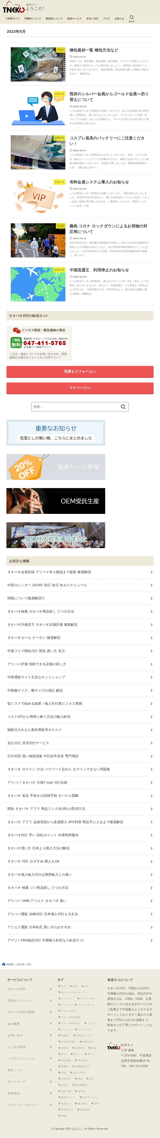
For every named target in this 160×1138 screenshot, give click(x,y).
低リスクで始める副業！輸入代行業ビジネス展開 (44, 703)
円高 (93, 1048)
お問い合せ (15, 1035)
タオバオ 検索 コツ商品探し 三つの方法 (37, 888)
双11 (64, 1054)
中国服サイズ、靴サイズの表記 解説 (35, 690)
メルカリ (92, 1023)
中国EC (65, 1035)
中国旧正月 (89, 1041)
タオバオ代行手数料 (21, 1012)
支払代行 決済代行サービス (28, 743)
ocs (87, 986)
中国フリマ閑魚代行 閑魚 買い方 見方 (36, 651)
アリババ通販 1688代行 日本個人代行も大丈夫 (42, 914)
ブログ (106, 18)
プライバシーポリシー (23, 1105)
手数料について (32, 18)
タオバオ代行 (17, 989)
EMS (75, 986)
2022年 (20, 964)
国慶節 (64, 1066)
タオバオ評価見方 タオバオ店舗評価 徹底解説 (42, 624)
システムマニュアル (21, 1058)
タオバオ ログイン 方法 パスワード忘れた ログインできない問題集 (58, 769)
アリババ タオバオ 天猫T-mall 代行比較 (37, 782)
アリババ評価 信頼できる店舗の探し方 (36, 664)
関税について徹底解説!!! (26, 598)
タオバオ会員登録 (70, 1017)
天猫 (63, 1072)
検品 (80, 1078)
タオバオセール (86, 1005)
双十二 (91, 1054)
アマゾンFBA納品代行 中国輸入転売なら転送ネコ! (45, 940)
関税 (63, 1116)
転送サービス (74, 18)
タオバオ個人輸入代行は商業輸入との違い (39, 874)
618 (63, 986)
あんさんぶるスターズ (73, 992)
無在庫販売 (81, 1085)
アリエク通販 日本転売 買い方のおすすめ (39, 927)
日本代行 (66, 1078)
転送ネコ (66, 1103)
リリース (66, 1029)
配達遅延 (85, 1109)
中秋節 (64, 1048)
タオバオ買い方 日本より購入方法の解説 (38, 848)
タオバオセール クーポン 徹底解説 (33, 638)
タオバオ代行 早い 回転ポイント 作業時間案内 (43, 835)
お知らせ (119, 18)
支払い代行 (92, 18)
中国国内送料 (68, 1041)
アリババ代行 (87, 998)
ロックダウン (85, 1029)
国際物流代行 (82, 1066)
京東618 (79, 1048)
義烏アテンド (68, 1097)
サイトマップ (17, 1081)
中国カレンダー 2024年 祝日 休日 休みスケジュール (47, 585)
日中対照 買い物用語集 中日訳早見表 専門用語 (43, 756)
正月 (92, 1078)
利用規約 (14, 1093)
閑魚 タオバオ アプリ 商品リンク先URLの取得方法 (46, 809)
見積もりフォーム (20, 1000)
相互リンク (15, 1070)
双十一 (77, 1054)
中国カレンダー (84, 1035)
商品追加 (82, 1060)
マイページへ (80, 388)
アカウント (67, 998)
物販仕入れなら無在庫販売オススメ (34, 730)
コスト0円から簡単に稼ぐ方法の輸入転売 (38, 717)
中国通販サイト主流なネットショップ (36, 677)
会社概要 (14, 1023)
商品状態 (66, 1060)
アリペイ (66, 1005)
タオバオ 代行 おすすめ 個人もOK (33, 861)
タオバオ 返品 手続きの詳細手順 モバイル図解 (43, 795)
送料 (96, 1103)
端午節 (81, 1091)
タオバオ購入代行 (70, 1023)
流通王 (64, 1085)
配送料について (54, 18)
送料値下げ (67, 1109)
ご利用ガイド (12, 18)
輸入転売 (82, 1103)
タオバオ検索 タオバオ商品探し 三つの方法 (40, 611)
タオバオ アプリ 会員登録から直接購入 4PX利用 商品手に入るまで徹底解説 (65, 822)
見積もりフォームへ (80, 371)
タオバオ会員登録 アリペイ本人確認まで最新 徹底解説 (49, 572)
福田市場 (66, 1091)
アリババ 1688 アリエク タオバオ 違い (37, 901)
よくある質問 (17, 1046)
